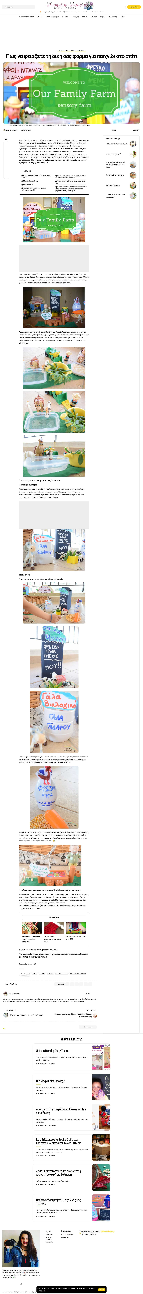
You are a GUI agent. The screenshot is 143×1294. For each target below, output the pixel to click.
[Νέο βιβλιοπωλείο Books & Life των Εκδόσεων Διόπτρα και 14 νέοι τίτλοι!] (101, 1147)
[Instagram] (119, 7)
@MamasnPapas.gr (107, 1231)
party (29, 143)
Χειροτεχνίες (80, 50)
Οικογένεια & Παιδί (97, 12)
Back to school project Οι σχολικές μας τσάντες (58, 1201)
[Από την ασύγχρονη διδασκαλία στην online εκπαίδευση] (101, 1117)
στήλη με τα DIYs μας (39, 163)
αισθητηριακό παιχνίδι (78, 973)
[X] (116, 7)
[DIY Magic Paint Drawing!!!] (101, 1087)
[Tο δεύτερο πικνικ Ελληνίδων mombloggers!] (133, 195)
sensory (50, 973)
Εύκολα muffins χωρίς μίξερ (115, 175)
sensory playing (62, 973)
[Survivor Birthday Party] (133, 185)
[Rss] (126, 7)
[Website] (91, 993)
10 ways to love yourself (113, 154)
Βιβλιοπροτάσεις (68, 12)
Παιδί (59, 12)
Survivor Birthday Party (113, 185)
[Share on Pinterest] (6, 153)
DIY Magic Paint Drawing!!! (50, 1081)
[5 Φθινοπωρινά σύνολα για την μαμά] (133, 143)
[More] (130, 130)
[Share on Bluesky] (6, 167)
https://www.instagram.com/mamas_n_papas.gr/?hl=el (38, 890)
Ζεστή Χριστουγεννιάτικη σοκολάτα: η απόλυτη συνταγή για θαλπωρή (58, 1172)
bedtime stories (85, 12)
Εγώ (77, 12)
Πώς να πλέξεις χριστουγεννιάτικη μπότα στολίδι (52, 939)
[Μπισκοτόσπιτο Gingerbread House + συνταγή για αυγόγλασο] (32, 928)
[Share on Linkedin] (6, 157)
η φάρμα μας (24, 976)
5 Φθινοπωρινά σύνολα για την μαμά (117, 144)
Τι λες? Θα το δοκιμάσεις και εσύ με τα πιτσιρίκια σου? (70, 182)
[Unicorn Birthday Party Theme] (101, 1056)
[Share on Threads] (6, 162)
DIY (58, 50)
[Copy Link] (6, 171)
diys (28, 973)
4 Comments (88, 1027)
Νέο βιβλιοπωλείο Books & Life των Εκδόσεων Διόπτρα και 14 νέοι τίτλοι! (58, 1141)
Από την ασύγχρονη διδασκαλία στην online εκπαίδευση (61, 1111)
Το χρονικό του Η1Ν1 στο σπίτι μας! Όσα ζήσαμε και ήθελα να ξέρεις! (115, 164)
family (34, 973)
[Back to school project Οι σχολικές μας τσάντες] (101, 1207)
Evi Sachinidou (12, 130)
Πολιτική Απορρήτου (79, 1288)
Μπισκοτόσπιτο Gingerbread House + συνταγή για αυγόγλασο (31, 939)
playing (42, 973)
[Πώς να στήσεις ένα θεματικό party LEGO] (76, 928)
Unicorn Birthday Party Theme (52, 1051)
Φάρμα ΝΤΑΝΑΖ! (27, 184)
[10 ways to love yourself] (133, 154)
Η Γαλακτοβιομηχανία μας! (30, 181)
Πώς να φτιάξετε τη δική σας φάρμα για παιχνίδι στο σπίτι (35, 176)
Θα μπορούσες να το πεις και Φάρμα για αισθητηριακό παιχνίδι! (33, 189)
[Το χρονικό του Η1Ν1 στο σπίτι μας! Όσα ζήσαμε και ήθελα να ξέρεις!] (133, 164)
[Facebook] (114, 7)
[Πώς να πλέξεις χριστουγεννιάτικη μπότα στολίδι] (54, 928)
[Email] (124, 130)
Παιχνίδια (70, 50)
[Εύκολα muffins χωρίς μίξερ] (133, 175)
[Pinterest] (121, 7)
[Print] (127, 130)
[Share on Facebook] (118, 130)
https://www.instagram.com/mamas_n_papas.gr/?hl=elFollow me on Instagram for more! (70, 176)
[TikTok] (123, 7)
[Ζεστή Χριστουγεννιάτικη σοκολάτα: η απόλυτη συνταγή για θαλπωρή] (101, 1177)
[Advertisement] (71, 33)
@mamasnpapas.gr (89, 1234)
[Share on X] (121, 130)
